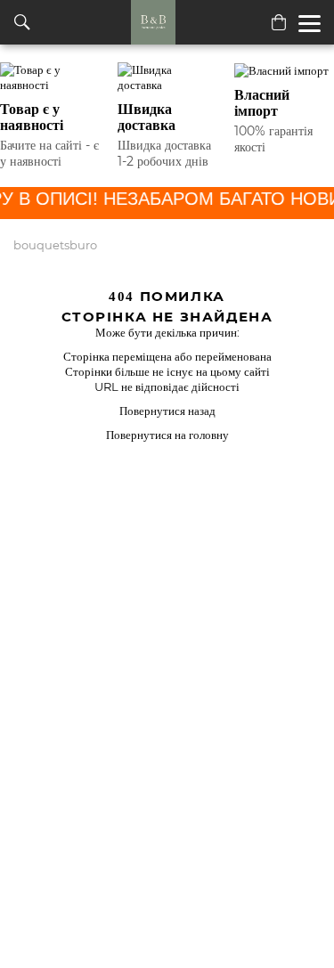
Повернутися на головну (167, 434)
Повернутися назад (167, 410)
